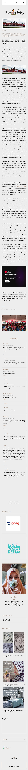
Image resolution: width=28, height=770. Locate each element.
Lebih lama (11, 503)
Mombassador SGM (13, 34)
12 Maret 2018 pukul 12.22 (9, 470)
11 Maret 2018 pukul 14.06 (8, 418)
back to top (14, 758)
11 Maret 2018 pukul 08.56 (8, 345)
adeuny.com (19, 603)
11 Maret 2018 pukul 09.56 (8, 395)
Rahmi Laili (5, 369)
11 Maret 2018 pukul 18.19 (9, 360)
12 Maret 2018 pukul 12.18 (9, 384)
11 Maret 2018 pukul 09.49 (8, 371)
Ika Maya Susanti (7, 416)
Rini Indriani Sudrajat (8, 394)
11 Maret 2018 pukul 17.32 (8, 447)
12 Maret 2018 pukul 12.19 (9, 434)
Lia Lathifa (5, 344)
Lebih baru (16, 503)
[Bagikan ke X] (11, 309)
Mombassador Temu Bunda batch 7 (17, 35)
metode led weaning (21, 186)
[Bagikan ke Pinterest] (13, 309)
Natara (4, 445)
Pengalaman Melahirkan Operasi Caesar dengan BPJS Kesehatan (13, 711)
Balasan (5, 354)
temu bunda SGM (6, 36)
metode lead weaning (7, 33)
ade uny (6, 358)
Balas (5, 350)
